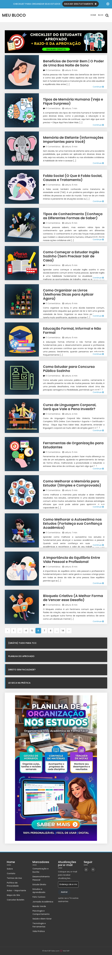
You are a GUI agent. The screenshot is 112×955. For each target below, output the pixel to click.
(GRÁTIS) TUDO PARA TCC (22, 643)
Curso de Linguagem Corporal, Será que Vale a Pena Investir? (69, 406)
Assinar (64, 892)
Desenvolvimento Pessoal (41, 878)
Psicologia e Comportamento (41, 912)
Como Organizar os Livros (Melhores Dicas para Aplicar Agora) (68, 294)
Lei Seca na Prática (19, 682)
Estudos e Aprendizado (39, 891)
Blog (100, 15)
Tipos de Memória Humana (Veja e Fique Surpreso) (73, 101)
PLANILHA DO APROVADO (21, 656)
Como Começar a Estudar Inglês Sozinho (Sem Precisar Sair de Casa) (71, 256)
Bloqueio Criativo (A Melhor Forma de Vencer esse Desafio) (73, 597)
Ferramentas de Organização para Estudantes (73, 445)
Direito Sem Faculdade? (22, 669)
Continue (97, 86)
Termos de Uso (14, 878)
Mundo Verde (39, 906)
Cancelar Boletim (15, 899)
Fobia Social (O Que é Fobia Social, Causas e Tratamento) (72, 177)
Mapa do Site (13, 895)
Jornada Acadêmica (43, 901)
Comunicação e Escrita (40, 870)
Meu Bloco (14, 15)
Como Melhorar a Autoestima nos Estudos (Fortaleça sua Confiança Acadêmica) (72, 523)
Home (93, 15)
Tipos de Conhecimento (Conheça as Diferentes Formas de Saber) (72, 216)
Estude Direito (39, 884)
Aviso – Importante (16, 890)
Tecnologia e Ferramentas (39, 925)
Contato (11, 873)
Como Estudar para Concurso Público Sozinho (69, 368)
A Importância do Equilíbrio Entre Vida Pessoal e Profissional (71, 559)
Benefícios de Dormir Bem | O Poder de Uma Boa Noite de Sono (73, 63)
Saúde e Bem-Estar (42, 918)
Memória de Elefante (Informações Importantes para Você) (73, 139)
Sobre (10, 868)
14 (63, 630)
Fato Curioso (39, 897)
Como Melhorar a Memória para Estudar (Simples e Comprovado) (72, 483)
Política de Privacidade (13, 884)
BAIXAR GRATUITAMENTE (79, 3)
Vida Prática (39, 931)
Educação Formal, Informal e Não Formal (72, 330)
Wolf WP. (66, 951)
